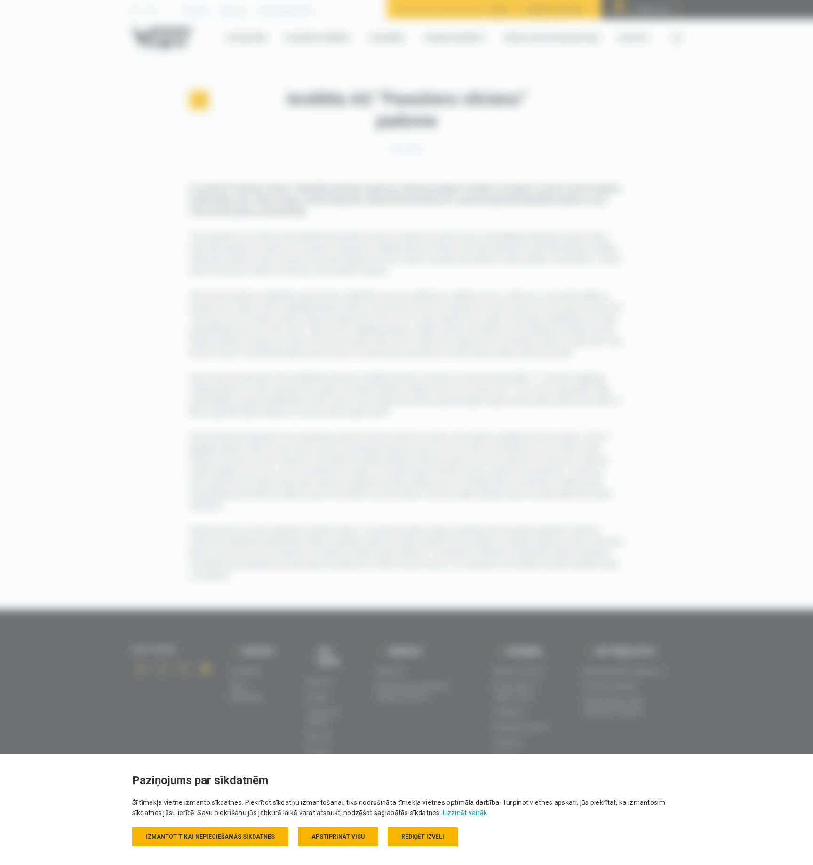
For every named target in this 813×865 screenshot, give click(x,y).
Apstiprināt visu (338, 836)
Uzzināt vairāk (465, 813)
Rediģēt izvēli (422, 836)
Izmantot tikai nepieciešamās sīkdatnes (210, 836)
